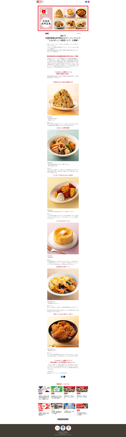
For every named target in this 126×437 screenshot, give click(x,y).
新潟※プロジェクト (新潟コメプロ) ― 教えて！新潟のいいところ (40, 1)
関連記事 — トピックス (63, 384)
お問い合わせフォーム (63, 433)
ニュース (46, 33)
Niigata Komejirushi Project (68, 428)
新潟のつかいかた (57, 428)
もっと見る (63, 419)
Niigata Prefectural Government (63, 428)
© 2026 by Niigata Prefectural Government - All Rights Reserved (63, 434)
